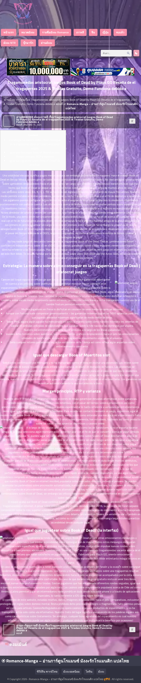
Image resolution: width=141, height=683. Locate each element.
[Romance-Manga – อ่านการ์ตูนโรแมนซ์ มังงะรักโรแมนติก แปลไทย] (23, 23)
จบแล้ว (120, 32)
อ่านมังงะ (46, 43)
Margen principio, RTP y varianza (35, 156)
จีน (93, 32)
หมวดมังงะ (28, 32)
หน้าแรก (8, 32)
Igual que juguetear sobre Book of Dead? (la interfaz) (34, 163)
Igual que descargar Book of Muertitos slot (35, 152)
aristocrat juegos (27, 407)
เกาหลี (80, 32)
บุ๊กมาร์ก (28, 43)
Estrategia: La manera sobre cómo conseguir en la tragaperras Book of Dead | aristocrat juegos (35, 144)
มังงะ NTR (9, 43)
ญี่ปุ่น (105, 32)
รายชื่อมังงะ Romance (55, 32)
